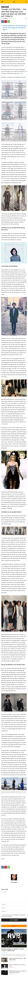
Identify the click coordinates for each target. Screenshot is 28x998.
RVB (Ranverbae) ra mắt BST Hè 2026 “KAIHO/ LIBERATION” (12, 949)
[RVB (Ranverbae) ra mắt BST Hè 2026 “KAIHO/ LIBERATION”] (14, 938)
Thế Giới (6, 4)
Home (2, 4)
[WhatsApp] (8, 21)
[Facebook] (2, 21)
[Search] (26, 2)
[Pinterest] (5, 21)
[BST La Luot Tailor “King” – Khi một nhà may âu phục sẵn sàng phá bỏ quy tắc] (4, 966)
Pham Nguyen (5, 18)
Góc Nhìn (10, 4)
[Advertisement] (14, 985)
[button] (2, 2)
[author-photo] (14, 880)
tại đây (21, 73)
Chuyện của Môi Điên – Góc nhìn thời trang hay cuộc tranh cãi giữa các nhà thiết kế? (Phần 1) (14, 27)
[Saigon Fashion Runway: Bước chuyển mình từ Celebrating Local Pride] (4, 972)
